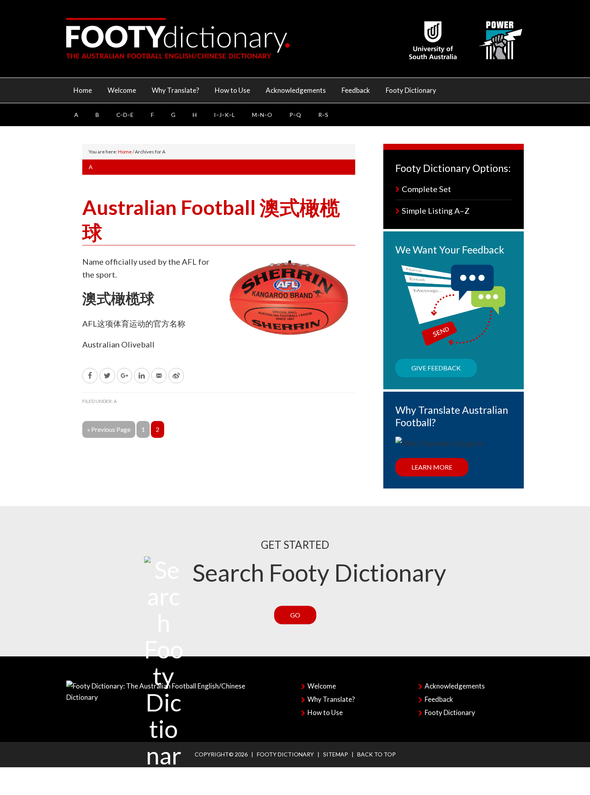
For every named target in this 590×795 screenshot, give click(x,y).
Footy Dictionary (450, 712)
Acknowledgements (455, 686)
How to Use (325, 712)
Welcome (321, 686)
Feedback (439, 699)
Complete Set (426, 189)
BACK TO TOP (376, 754)
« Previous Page (108, 429)
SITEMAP (335, 754)
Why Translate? (331, 699)
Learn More (431, 467)
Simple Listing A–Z (436, 210)
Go (295, 615)
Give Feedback (436, 368)
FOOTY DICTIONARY (285, 754)
